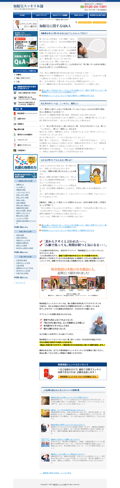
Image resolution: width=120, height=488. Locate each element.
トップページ (49, 19)
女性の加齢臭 (20, 203)
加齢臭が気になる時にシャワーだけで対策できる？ (69, 397)
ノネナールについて (23, 192)
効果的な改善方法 (22, 243)
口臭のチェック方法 (23, 263)
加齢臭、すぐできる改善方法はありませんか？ (68, 410)
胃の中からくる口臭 (23, 271)
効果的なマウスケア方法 (24, 268)
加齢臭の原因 (20, 190)
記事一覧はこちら (22, 227)
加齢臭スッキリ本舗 (59, 484)
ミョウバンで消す (22, 218)
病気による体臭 (21, 245)
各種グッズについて (23, 213)
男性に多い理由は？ (23, 205)
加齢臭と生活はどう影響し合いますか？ (65, 439)
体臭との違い (20, 200)
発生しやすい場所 (22, 195)
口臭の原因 (20, 265)
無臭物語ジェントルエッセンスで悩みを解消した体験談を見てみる (67, 96)
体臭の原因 (20, 235)
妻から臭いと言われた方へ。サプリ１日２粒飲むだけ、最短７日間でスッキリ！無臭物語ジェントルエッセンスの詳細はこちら (74, 91)
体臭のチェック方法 (23, 240)
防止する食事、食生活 (24, 210)
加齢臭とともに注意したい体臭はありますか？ (68, 454)
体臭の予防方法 (21, 238)
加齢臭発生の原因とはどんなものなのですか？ (68, 425)
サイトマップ (20, 283)
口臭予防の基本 (21, 260)
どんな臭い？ (20, 187)
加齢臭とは (20, 184)
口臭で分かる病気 (22, 273)
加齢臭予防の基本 (22, 208)
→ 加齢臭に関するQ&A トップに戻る (55, 473)
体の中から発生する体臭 (24, 248)
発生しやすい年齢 (22, 197)
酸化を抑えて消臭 (22, 216)
